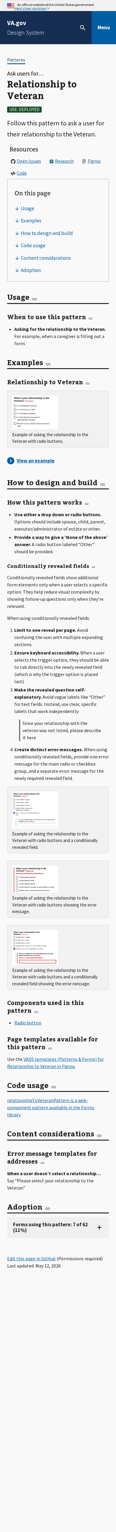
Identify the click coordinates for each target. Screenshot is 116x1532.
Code (22, 173)
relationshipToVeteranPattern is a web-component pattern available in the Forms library (50, 1107)
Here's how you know (30, 8)
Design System (25, 27)
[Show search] (82, 27)
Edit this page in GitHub (31, 1258)
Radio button (27, 1023)
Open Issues (29, 161)
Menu (104, 27)
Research (64, 161)
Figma (94, 161)
